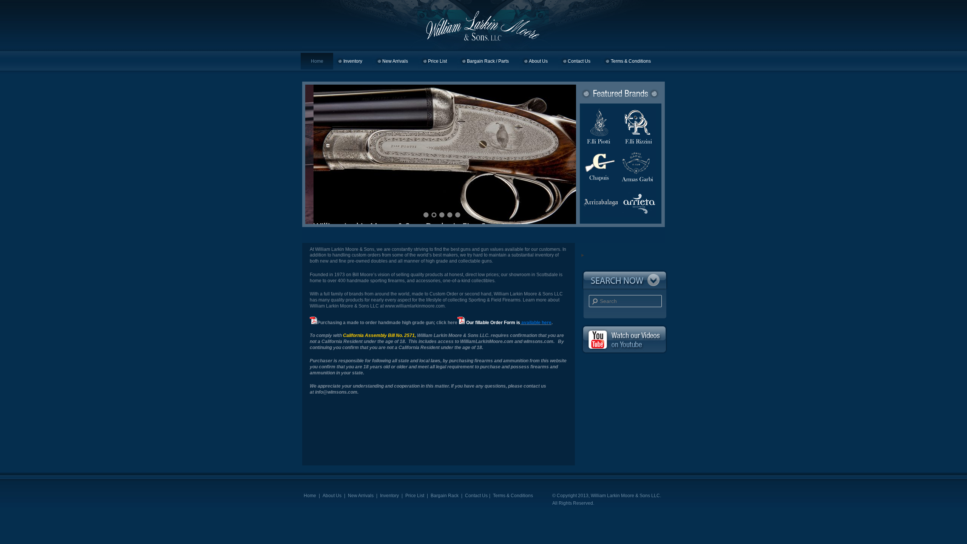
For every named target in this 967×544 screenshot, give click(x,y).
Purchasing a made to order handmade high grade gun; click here (387, 322)
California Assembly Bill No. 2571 (379, 335)
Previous (320, 153)
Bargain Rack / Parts (488, 61)
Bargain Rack (445, 495)
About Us (538, 61)
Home (317, 61)
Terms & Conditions (631, 61)
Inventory (352, 61)
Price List (437, 61)
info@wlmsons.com (336, 392)
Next (560, 153)
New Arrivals (395, 61)
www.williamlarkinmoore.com (415, 306)
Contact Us (579, 61)
